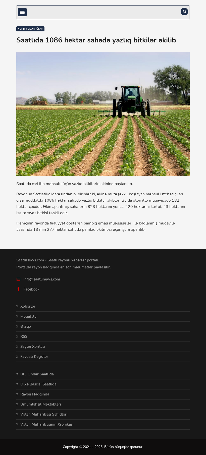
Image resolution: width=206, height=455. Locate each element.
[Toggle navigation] (22, 12)
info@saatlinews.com (41, 279)
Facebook (31, 289)
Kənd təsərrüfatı (30, 29)
